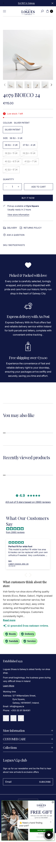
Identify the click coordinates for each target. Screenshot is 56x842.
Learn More (8, 685)
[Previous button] (3, 3)
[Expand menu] (4, 11)
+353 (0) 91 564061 (20, 710)
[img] (29, 529)
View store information (18, 214)
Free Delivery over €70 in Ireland (28, 3)
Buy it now (28, 198)
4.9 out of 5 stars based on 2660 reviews (28, 502)
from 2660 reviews (15, 532)
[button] (42, 11)
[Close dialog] (53, 802)
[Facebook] (6, 718)
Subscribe (45, 782)
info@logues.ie (16, 706)
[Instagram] (13, 718)
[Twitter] (21, 718)
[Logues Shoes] (28, 11)
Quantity (8, 179)
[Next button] (51, 84)
